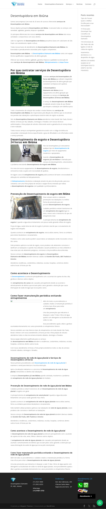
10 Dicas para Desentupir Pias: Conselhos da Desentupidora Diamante (86, 34)
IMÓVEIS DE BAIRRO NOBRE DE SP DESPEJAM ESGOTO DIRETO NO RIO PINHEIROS (88, 65)
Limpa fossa (63, 62)
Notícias (79, 4)
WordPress (51, 506)
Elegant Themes (26, 506)
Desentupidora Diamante (54, 4)
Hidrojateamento (51, 62)
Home (40, 4)
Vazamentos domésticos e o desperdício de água (87, 54)
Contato (88, 4)
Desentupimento (18, 276)
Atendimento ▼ (86, 496)
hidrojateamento (18, 181)
